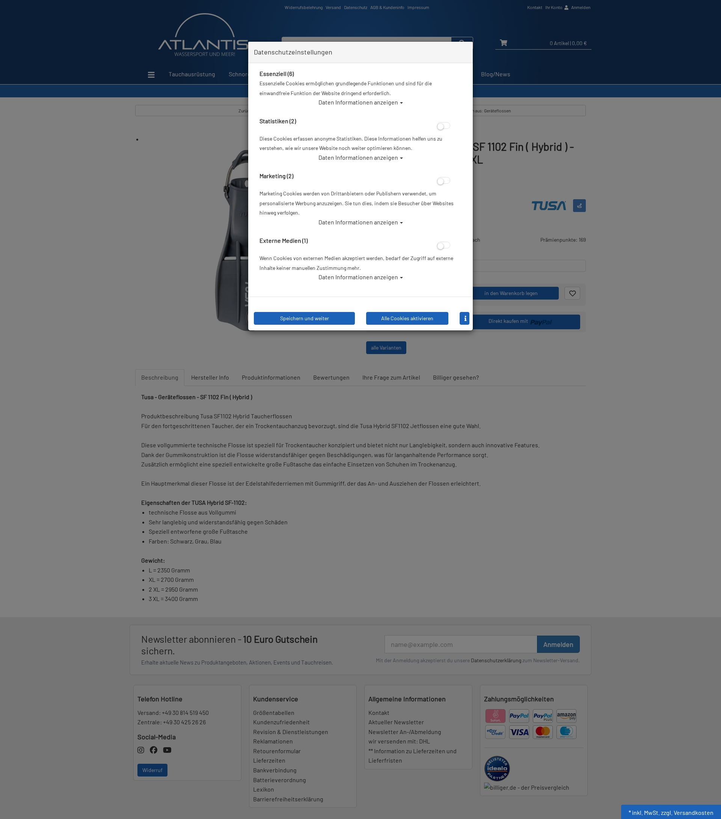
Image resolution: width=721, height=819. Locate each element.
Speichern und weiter (304, 318)
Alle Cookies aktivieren (407, 318)
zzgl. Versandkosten (687, 812)
